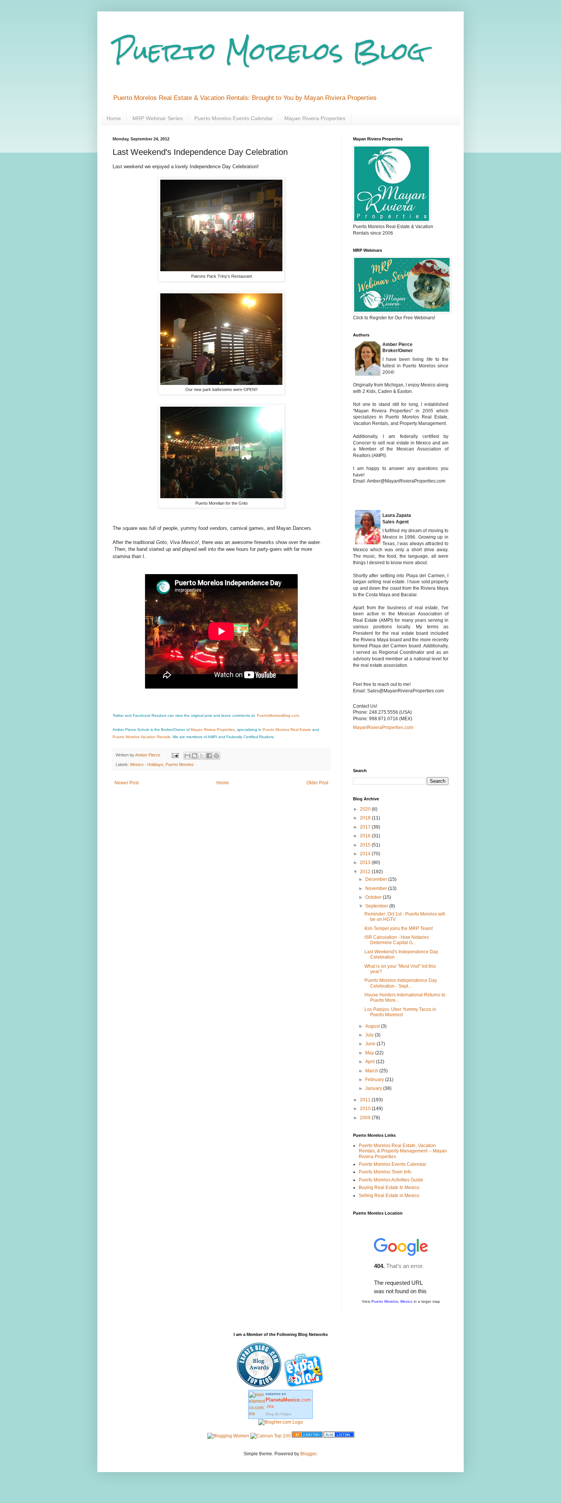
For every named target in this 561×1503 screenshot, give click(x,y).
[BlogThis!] (194, 756)
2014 (366, 853)
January (374, 1088)
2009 (366, 1117)
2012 (366, 871)
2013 (366, 862)
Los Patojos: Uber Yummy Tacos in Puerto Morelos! (400, 1012)
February (375, 1079)
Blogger (308, 1453)
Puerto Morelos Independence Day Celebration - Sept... (400, 983)
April (370, 1061)
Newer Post (126, 782)
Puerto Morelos (180, 764)
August (373, 1026)
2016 (366, 835)
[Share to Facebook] (209, 756)
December (376, 879)
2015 (366, 845)
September (377, 906)
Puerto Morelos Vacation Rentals (141, 737)
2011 (366, 1099)
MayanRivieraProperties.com (383, 727)
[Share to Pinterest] (216, 756)
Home (113, 118)
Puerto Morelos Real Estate (287, 729)
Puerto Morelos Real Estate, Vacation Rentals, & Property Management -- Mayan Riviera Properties (403, 1151)
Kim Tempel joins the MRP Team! (398, 928)
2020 (366, 809)
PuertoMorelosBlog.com (278, 715)
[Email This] (187, 756)
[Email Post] (175, 755)
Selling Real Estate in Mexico (389, 1195)
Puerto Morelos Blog (269, 51)
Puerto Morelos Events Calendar (233, 118)
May (370, 1053)
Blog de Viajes (278, 1414)
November (376, 888)
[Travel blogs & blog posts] (307, 1436)
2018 (366, 818)
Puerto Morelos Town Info (385, 1172)
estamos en (288, 1400)
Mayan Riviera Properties (314, 118)
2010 (366, 1108)
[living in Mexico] (305, 1386)
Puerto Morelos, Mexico (392, 1301)
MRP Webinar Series (157, 118)
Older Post (317, 782)
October (374, 897)
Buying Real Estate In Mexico (389, 1187)
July (370, 1035)
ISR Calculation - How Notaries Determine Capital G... (396, 940)
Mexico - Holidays (146, 764)
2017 (366, 827)
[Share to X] (202, 756)
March (372, 1070)
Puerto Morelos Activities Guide (391, 1180)
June (371, 1043)
